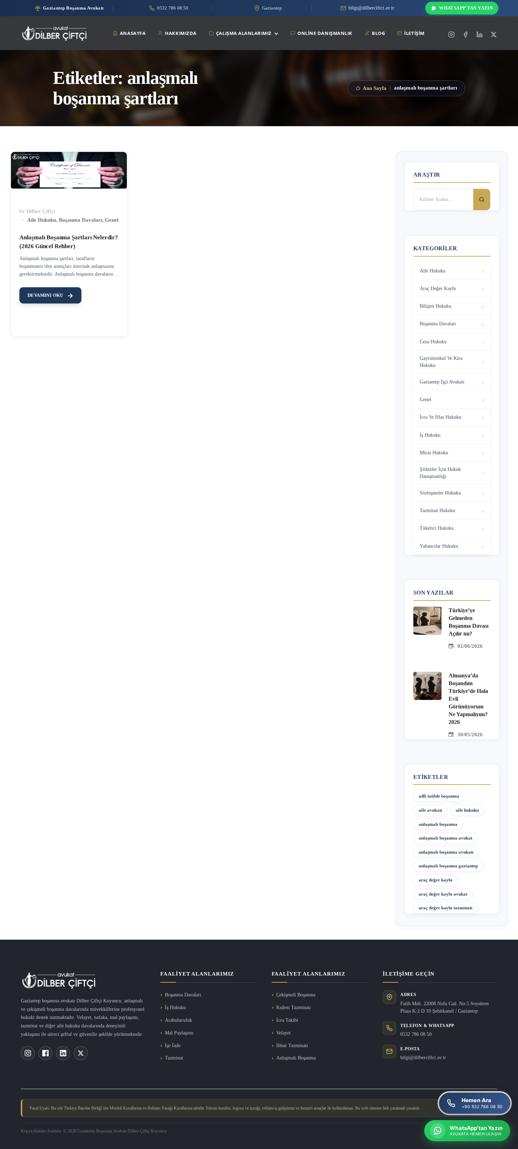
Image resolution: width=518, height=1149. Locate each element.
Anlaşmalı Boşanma (296, 1058)
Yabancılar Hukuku (439, 546)
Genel (111, 220)
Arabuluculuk (178, 1020)
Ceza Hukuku (433, 341)
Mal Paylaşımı (179, 1033)
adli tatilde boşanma (439, 796)
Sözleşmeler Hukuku (440, 493)
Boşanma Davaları (80, 220)
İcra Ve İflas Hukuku (440, 417)
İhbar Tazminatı (292, 1045)
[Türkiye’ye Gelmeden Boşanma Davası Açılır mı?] (427, 611)
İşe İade (172, 1045)
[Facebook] (465, 34)
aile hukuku (467, 810)
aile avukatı (430, 810)
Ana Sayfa (375, 88)
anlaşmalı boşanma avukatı (446, 852)
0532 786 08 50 (416, 1034)
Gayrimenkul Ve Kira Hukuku (441, 362)
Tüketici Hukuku (437, 528)
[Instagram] (451, 34)
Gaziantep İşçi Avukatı (442, 382)
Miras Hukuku (434, 452)
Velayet (283, 1033)
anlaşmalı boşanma (438, 824)
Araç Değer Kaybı (438, 288)
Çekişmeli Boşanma (295, 994)
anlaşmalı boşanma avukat (445, 838)
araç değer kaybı (435, 880)
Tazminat (174, 1058)
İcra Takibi (287, 1020)
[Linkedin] (479, 34)
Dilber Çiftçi (40, 211)
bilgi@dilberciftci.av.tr (423, 1057)
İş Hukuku (430, 435)
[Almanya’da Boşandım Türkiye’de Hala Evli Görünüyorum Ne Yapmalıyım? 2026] (427, 676)
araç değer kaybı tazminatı (446, 907)
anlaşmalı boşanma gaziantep (448, 865)
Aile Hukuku (41, 220)
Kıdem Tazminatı (293, 1007)
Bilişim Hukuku (435, 306)
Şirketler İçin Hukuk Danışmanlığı (440, 473)
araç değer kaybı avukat (443, 894)
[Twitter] (493, 34)
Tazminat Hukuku (437, 510)
